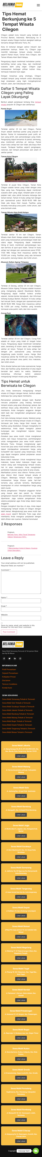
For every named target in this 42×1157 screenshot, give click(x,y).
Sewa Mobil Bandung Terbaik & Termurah (18, 714)
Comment (5, 570)
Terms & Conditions (9, 684)
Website (4, 615)
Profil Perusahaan (9, 669)
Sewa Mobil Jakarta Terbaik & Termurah (17, 710)
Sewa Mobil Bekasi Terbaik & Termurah (17, 732)
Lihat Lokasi (21, 756)
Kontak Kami (7, 688)
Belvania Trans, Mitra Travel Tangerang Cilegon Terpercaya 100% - (21, 536)
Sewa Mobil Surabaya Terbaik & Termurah (18, 707)
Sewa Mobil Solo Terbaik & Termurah (16, 703)
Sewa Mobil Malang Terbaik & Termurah (17, 718)
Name (4, 597)
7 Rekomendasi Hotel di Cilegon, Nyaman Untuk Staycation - (22, 549)
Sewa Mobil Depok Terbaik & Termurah (17, 725)
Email (4, 606)
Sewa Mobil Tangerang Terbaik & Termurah (18, 729)
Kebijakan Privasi (9, 677)
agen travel (6, 514)
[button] (36, 1151)
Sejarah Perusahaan (10, 673)
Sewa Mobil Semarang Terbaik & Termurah (18, 699)
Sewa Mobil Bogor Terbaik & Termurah (17, 721)
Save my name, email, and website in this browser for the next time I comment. (18, 626)
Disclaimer (6, 680)
